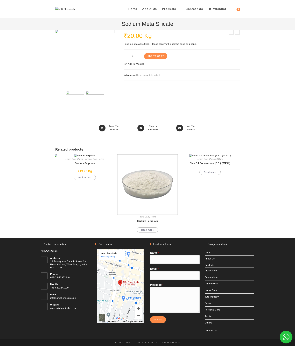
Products (209, 265)
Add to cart (156, 56)
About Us (210, 258)
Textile (153, 217)
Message (156, 284)
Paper (80, 159)
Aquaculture (211, 277)
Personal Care (90, 159)
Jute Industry (155, 75)
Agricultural (211, 270)
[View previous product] (231, 32)
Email (154, 268)
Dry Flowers (211, 283)
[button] (134, 64)
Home (208, 252)
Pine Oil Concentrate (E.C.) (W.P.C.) (210, 163)
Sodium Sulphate (85, 163)
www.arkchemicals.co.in (63, 308)
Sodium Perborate (147, 221)
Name (154, 252)
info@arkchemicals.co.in (63, 297)
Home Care (141, 75)
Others (208, 322)
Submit (158, 320)
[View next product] (237, 32)
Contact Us (211, 330)
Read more (147, 230)
